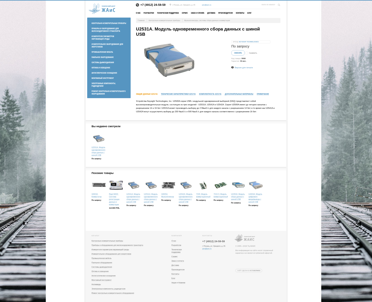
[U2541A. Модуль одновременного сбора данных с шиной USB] (133, 185)
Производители (225, 12)
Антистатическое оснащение (104, 72)
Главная (141, 20)
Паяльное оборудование (103, 57)
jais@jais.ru (206, 5)
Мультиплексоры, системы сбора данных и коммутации (207, 20)
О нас (138, 12)
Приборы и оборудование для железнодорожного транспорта (106, 29)
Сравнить (253, 53)
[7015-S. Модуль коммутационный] (221, 185)
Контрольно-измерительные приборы (109, 23)
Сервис (185, 12)
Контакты (240, 12)
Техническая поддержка (168, 12)
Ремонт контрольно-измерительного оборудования (109, 92)
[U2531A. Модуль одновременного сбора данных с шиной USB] (99, 139)
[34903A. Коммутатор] (99, 185)
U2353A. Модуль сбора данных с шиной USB (238, 196)
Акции (173, 283)
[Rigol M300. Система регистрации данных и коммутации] (116, 185)
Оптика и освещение (101, 67)
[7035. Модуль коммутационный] (203, 185)
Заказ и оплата (197, 12)
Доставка (211, 12)
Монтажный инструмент (103, 78)
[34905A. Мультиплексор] (168, 185)
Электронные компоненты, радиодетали (104, 84)
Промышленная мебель (102, 52)
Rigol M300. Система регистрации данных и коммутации (114, 199)
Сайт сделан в (248, 270)
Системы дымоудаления (103, 62)
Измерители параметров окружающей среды (103, 37)
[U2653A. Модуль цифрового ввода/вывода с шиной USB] (255, 185)
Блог (249, 12)
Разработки (149, 12)
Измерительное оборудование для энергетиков (107, 45)
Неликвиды (96, 284)
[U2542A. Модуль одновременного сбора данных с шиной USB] (186, 185)
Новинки (181, 283)
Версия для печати (243, 67)
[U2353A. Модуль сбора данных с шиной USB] (238, 185)
